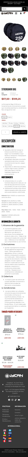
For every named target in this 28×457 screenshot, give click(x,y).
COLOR (4, 114)
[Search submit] (24, 9)
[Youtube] (19, 400)
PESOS (4, 120)
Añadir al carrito (19, 132)
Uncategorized (14, 94)
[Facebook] (9, 400)
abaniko (23, 452)
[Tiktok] (16, 400)
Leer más (7, 338)
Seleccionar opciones (7, 366)
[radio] (4, 117)
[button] (3, 80)
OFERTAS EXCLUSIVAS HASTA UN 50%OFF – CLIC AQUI (14, 2)
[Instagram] (12, 400)
